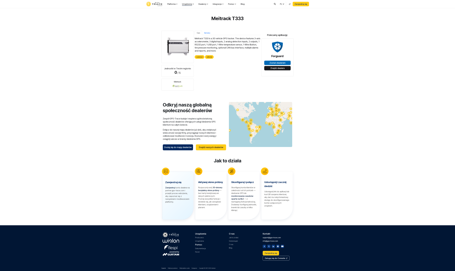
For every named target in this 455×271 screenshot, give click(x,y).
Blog (243, 4)
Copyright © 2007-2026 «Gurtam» (207, 268)
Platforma (171, 4)
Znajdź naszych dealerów (211, 147)
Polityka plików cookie (184, 268)
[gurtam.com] (170, 240)
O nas (231, 244)
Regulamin (163, 268)
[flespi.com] (170, 247)
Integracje (217, 4)
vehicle (209, 57)
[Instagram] (278, 246)
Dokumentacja (200, 248)
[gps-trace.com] (154, 4)
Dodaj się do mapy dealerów (178, 147)
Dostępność (194, 268)
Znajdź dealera (277, 68)
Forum (197, 252)
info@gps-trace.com (270, 241)
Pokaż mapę (260, 124)
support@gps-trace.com (272, 238)
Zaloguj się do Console (275, 258)
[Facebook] (264, 246)
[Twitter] (269, 246)
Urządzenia (187, 4)
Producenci (199, 238)
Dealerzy (202, 4)
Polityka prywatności (172, 268)
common (199, 57)
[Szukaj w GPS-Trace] (275, 4)
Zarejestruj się (301, 4)
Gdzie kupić (233, 241)
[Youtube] (282, 246)
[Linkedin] (273, 246)
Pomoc (231, 4)
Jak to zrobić (233, 238)
